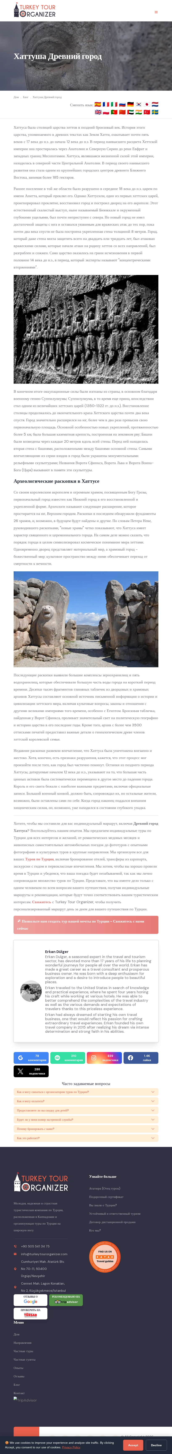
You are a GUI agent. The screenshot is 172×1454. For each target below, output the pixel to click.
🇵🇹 (115, 112)
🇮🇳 (139, 112)
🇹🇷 (147, 112)
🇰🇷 (139, 104)
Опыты (18, 1368)
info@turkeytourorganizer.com (44, 1254)
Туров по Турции (39, 859)
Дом (17, 1334)
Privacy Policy (71, 1447)
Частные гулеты (24, 1359)
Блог (17, 1385)
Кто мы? (95, 1230)
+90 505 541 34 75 (35, 1246)
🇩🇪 (131, 104)
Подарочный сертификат (106, 1197)
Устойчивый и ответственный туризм (115, 1214)
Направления (22, 1343)
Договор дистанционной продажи (112, 1222)
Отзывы (19, 1376)
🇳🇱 (155, 104)
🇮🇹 (115, 104)
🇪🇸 (98, 104)
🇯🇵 (147, 104)
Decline (156, 1445)
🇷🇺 (123, 104)
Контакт (19, 1393)
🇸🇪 (155, 112)
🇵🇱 (107, 112)
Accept (133, 1445)
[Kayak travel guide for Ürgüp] (123, 1257)
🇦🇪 (131, 112)
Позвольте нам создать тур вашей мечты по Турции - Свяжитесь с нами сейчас (80, 925)
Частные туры (23, 1351)
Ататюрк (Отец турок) (104, 1188)
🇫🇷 (107, 104)
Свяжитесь (41, 901)
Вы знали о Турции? (103, 1205)
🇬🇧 (98, 112)
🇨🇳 (123, 112)
